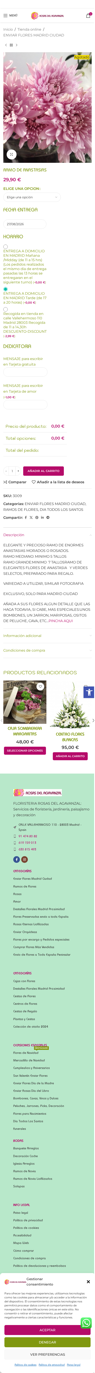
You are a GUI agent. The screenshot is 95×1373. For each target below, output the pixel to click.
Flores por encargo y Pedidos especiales (41, 939)
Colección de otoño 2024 (30, 1026)
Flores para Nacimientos (29, 1113)
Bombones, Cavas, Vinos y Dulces (35, 1098)
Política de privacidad (52, 1364)
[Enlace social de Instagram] (24, 859)
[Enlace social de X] (31, 518)
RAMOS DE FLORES (20, 509)
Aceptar (47, 1330)
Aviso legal (73, 1364)
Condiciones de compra (29, 1258)
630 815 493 (27, 849)
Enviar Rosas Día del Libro (31, 1090)
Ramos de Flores (24, 886)
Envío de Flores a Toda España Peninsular (41, 954)
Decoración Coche (25, 1156)
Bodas (18, 1140)
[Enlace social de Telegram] (48, 518)
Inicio (8, 29)
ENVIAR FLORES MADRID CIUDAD (33, 35)
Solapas (19, 1186)
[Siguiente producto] (16, 45)
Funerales (19, 1128)
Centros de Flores (25, 1003)
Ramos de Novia (24, 1171)
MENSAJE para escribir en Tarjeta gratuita (23, 362)
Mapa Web (21, 1243)
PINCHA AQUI (61, 621)
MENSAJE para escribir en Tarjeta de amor (23, 391)
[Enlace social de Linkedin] (42, 518)
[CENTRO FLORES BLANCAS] (70, 705)
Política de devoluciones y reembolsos (39, 1266)
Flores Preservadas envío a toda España (40, 916)
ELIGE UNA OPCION (21, 189)
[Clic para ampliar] (12, 154)
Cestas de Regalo (25, 1011)
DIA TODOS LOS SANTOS (61, 509)
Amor (17, 901)
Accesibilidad (22, 1235)
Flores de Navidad (30, 1052)
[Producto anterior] (6, 45)
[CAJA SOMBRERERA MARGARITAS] (24, 702)
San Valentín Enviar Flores (30, 1075)
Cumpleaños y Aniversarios (31, 1068)
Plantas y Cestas (24, 1019)
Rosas (17, 894)
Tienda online (29, 29)
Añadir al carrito (43, 471)
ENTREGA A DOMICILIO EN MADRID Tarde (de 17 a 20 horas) (24, 297)
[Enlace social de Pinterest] (37, 518)
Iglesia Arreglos (23, 1163)
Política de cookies (25, 1364)
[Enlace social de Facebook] (25, 518)
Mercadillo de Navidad (29, 1060)
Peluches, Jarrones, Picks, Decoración (38, 1106)
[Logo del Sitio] (47, 15)
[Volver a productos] (11, 45)
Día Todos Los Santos (28, 1121)
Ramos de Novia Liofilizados (32, 1178)
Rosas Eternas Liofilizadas (31, 924)
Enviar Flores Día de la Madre (33, 1083)
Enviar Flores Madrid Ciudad (32, 878)
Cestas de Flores (24, 996)
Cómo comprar (23, 1250)
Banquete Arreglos (26, 1148)
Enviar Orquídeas (25, 932)
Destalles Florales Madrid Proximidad (39, 909)
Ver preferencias (47, 1354)
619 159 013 (27, 842)
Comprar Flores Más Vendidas (33, 947)
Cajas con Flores (24, 981)
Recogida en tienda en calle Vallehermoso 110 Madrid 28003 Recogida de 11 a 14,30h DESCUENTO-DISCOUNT (25, 325)
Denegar (47, 1342)
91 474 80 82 (28, 836)
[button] (89, 692)
